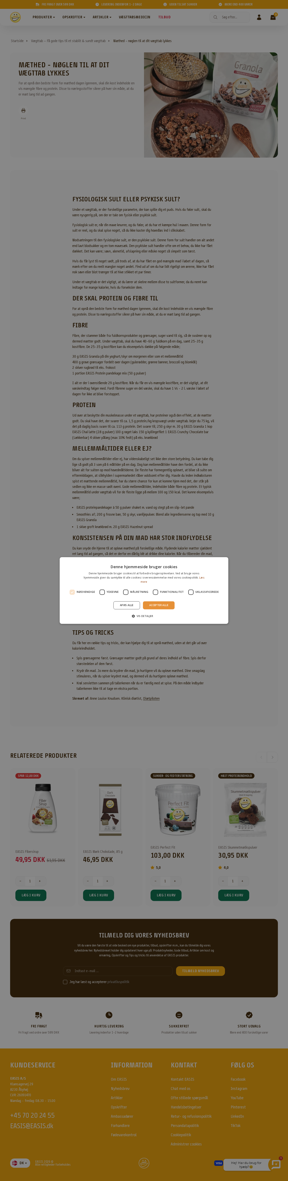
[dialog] (144, 590)
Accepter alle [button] (158, 605)
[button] (144, 616)
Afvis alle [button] (126, 605)
